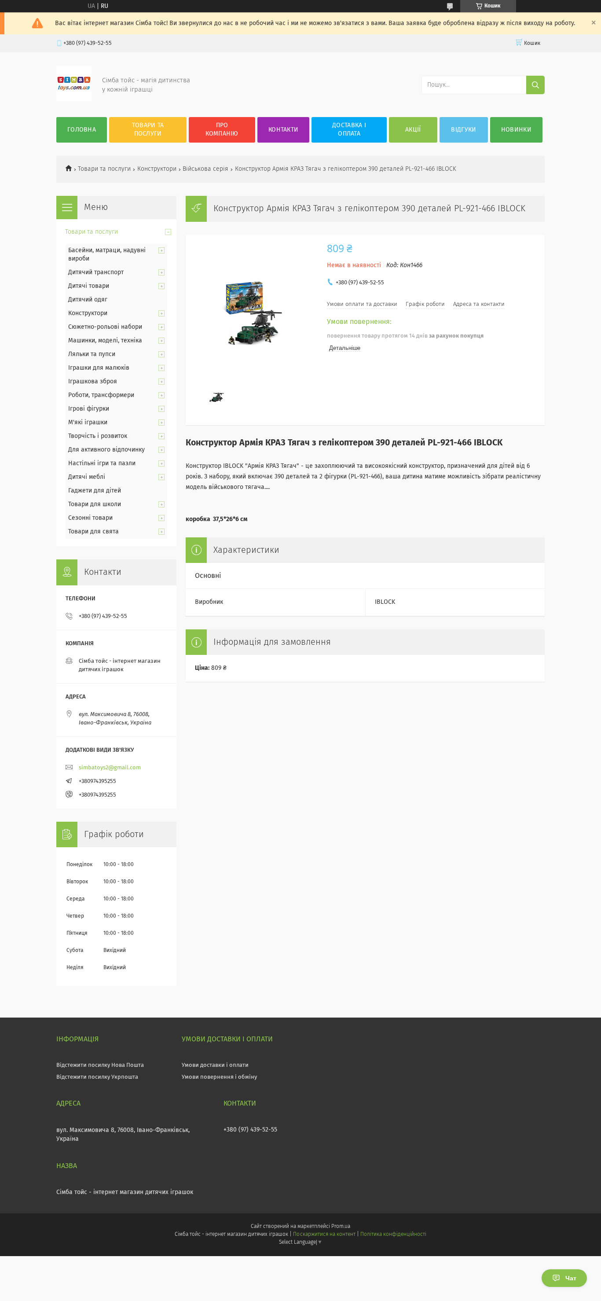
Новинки (516, 130)
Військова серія (205, 169)
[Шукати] (535, 85)
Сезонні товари (90, 518)
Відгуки (463, 130)
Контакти (283, 130)
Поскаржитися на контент (324, 1234)
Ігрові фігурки (88, 409)
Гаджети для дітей (94, 491)
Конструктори (156, 169)
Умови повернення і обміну (219, 1077)
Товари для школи (94, 504)
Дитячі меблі (86, 477)
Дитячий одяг (87, 300)
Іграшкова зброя (92, 382)
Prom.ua (340, 1226)
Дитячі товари (88, 286)
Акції (413, 130)
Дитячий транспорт (96, 272)
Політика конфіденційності (393, 1234)
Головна (81, 130)
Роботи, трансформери (101, 395)
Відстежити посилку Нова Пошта (100, 1065)
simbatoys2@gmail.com (110, 768)
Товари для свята (93, 532)
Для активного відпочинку (106, 450)
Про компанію (221, 129)
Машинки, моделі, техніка (105, 341)
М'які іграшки (87, 422)
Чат (570, 1278)
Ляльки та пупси (91, 354)
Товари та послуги (148, 129)
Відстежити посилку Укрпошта (97, 1077)
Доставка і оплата (349, 129)
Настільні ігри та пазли (102, 463)
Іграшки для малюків (98, 368)
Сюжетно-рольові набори (105, 327)
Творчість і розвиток (97, 436)
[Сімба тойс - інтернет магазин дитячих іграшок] (74, 99)
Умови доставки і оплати (215, 1065)
